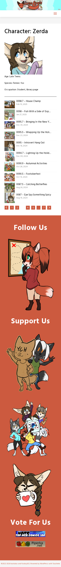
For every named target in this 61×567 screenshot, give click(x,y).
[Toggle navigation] (55, 13)
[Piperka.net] (30, 544)
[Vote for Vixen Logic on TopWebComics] (30, 534)
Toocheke (56, 563)
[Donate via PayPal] (30, 428)
